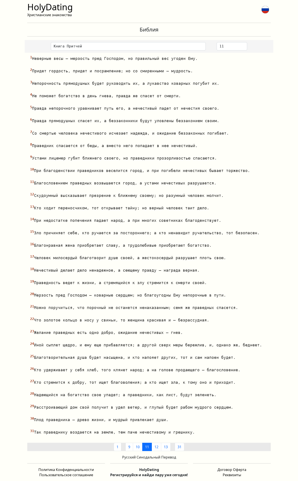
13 (166, 447)
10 (138, 447)
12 (156, 447)
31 (180, 447)
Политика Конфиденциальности (66, 469)
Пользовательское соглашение (66, 474)
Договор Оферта (232, 469)
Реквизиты (232, 474)
